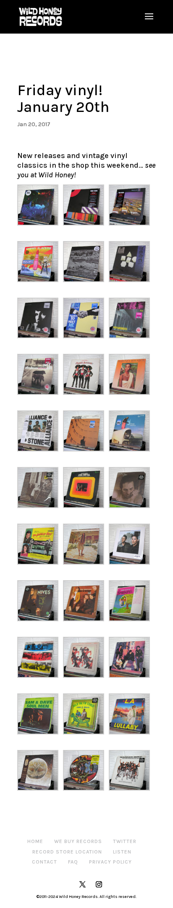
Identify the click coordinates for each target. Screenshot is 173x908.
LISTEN (122, 852)
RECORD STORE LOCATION (67, 852)
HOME (35, 841)
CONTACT (44, 862)
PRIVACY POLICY (110, 862)
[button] (40, 205)
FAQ (73, 862)
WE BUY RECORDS (78, 841)
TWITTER (124, 841)
